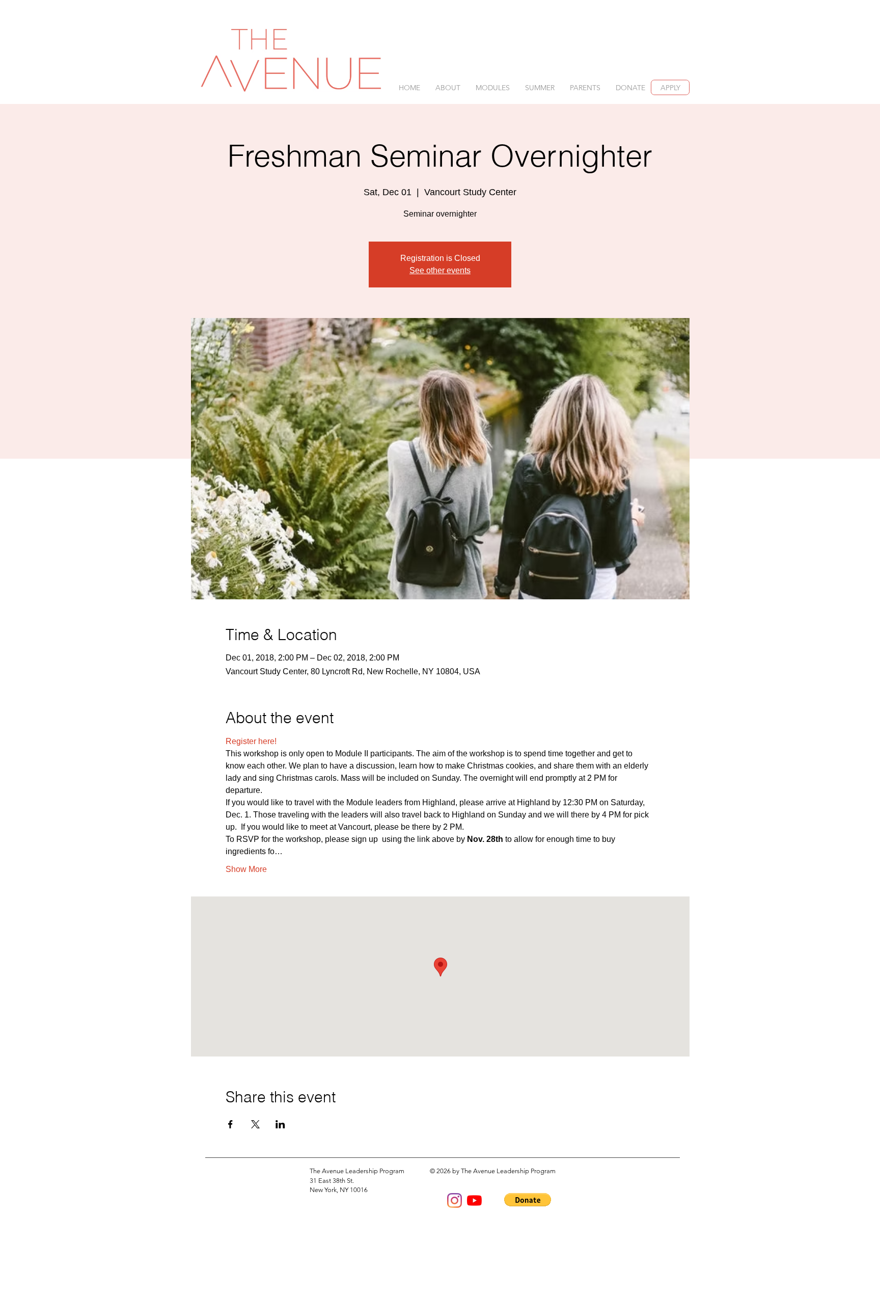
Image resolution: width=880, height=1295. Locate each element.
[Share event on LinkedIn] (280, 1124)
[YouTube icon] (474, 1200)
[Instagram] (454, 1200)
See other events (440, 270)
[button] (448, 88)
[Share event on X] (255, 1124)
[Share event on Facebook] (230, 1124)
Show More (246, 869)
